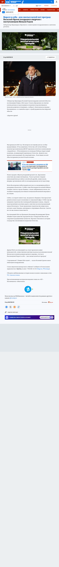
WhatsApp (46, 269)
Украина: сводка (34, 9)
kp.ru (51, 302)
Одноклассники (14, 275)
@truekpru (13, 298)
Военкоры (25, 9)
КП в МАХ (43, 9)
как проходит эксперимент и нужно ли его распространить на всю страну (35, 167)
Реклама (46, 5)
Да (3, 12)
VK (8, 275)
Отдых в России (51, 9)
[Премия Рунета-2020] (22, 1)
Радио (39, 5)
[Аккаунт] (56, 2)
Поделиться (51, 57)
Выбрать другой (9, 12)
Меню (2, 2)
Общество (24, 162)
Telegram (39, 269)
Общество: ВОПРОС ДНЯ (13, 312)
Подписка (54, 5)
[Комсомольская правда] (13, 2)
